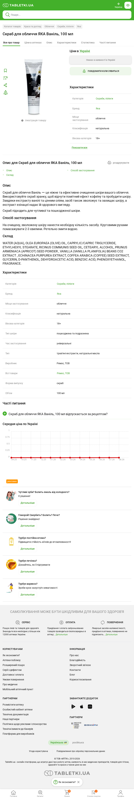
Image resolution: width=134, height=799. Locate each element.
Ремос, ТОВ (63, 373)
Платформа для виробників (18, 733)
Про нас (74, 655)
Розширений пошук (14, 665)
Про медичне (10, 684)
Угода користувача (38, 751)
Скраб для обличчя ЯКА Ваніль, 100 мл (38, 34)
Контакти (75, 670)
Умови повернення (13, 679)
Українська (56, 742)
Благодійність (77, 660)
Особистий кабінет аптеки (17, 709)
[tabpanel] (67, 198)
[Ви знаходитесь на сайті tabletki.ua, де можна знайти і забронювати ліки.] (18, 5)
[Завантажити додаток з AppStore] (81, 706)
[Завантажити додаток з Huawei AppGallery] (89, 706)
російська (78, 742)
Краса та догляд (32, 26)
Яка (79, 26)
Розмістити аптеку (13, 704)
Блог (72, 674)
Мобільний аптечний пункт (18, 689)
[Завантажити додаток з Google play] (73, 706)
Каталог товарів (12, 26)
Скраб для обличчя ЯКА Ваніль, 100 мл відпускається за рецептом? (58, 414)
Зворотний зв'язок (80, 665)
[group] (100, 65)
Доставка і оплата (13, 674)
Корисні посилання (80, 679)
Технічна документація (16, 714)
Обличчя (49, 26)
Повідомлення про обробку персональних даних (81, 751)
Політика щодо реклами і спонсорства (25, 724)
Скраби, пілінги (65, 26)
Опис (9, 170)
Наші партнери (11, 719)
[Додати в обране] (5, 70)
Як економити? (11, 655)
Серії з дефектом (12, 670)
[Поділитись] (5, 85)
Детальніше (62, 634)
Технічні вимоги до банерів (18, 728)
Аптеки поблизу (12, 660)
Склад (9, 175)
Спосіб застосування (83, 170)
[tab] (11, 42)
